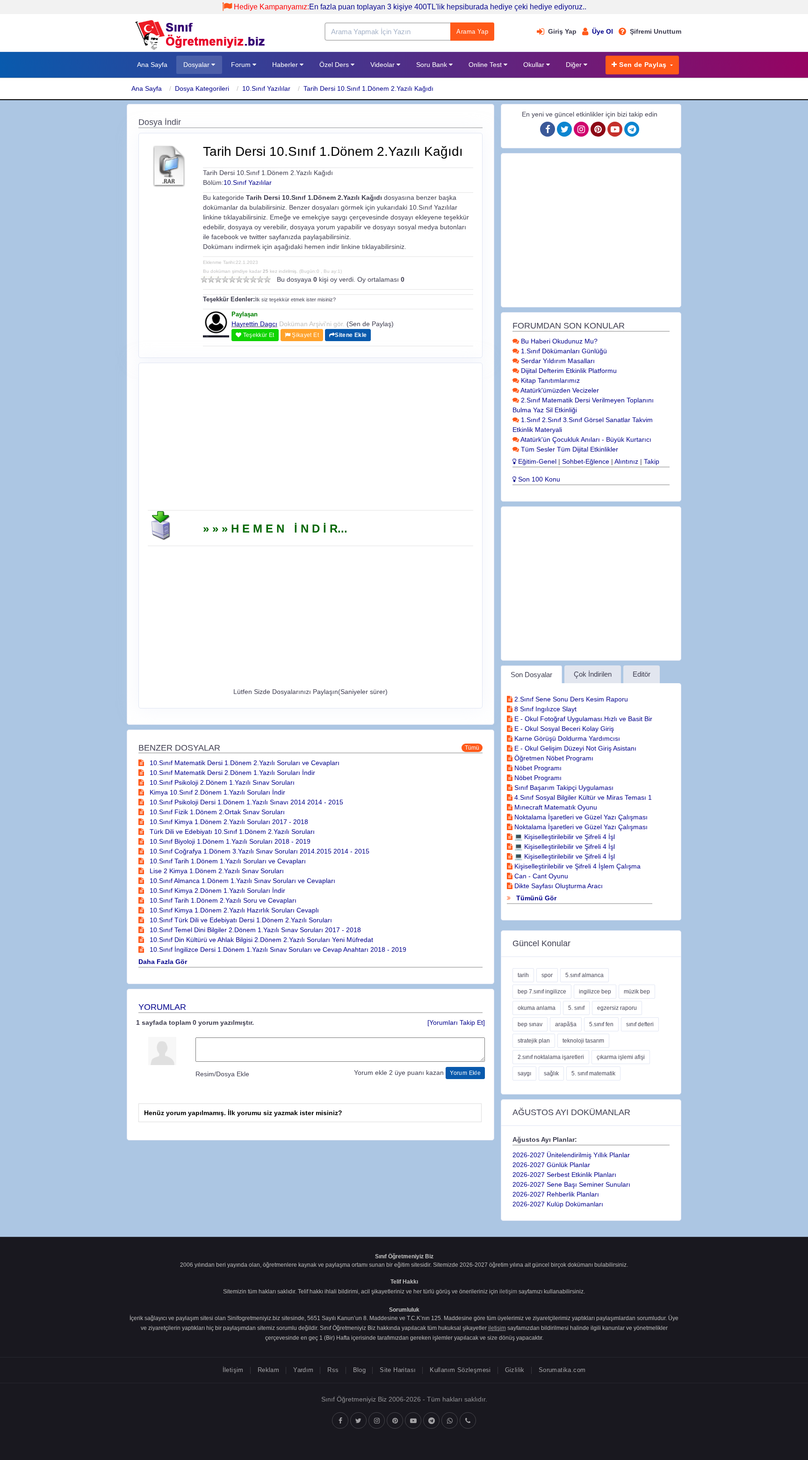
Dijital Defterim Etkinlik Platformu (568, 370)
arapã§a (566, 1024)
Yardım (303, 1369)
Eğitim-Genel (536, 461)
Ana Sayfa (152, 64)
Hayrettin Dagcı (254, 324)
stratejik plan (534, 1040)
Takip (651, 461)
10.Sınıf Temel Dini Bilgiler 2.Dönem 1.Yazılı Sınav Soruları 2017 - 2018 (254, 930)
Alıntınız (626, 461)
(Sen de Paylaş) (370, 324)
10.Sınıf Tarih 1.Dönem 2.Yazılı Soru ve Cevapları (222, 900)
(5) (232, 279)
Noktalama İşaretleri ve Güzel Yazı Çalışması (580, 817)
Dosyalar (197, 64)
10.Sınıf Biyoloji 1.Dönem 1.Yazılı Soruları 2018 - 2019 (229, 841)
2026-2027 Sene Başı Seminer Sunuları (571, 1184)
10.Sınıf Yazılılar (266, 88)
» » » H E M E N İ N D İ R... (275, 528)
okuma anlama (537, 1008)
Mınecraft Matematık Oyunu (554, 807)
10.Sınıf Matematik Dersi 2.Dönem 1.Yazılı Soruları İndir (231, 772)
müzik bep (637, 991)
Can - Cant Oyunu (540, 876)
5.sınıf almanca (584, 975)
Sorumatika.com (562, 1369)
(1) (204, 279)
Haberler (286, 64)
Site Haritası (398, 1369)
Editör (641, 674)
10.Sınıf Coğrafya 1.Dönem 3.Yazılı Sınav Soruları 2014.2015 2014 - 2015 (258, 851)
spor (547, 975)
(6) (239, 279)
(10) (267, 279)
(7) (246, 279)
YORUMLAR (162, 1007)
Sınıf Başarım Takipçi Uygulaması (562, 787)
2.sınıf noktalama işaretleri (551, 1057)
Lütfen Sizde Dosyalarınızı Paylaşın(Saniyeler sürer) (310, 691)
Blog (359, 1369)
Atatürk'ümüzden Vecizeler (559, 390)
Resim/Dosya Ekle (222, 1074)
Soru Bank (432, 64)
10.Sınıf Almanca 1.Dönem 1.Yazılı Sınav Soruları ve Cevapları (241, 880)
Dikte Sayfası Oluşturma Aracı (557, 886)
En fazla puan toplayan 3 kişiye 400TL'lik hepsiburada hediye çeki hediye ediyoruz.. (410, 7)
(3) (218, 279)
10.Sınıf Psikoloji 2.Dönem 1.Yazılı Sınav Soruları (221, 782)
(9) (260, 279)
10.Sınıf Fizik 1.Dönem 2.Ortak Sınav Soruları (216, 812)
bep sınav (530, 1024)
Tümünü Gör (535, 898)
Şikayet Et (304, 335)
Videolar (383, 64)
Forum (241, 64)
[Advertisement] (310, 439)
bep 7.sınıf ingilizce (542, 991)
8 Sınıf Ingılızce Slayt (544, 709)
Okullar (534, 64)
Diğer (575, 64)
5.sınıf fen (601, 1024)
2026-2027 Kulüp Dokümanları (557, 1204)
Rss (333, 1369)
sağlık (551, 1073)
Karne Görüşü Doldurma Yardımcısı (566, 738)
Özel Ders (335, 64)
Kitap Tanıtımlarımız (549, 380)
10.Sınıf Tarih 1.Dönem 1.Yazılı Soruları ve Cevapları (227, 861)
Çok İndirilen (593, 674)
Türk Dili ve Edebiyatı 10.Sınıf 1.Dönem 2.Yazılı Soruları (231, 831)
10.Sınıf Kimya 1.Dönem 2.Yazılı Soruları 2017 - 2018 (228, 821)
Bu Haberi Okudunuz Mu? (558, 341)
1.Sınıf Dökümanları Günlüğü (563, 351)
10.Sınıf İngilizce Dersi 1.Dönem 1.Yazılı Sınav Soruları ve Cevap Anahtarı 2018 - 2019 (277, 949)
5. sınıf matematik (593, 1073)
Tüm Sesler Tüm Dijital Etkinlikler (568, 449)
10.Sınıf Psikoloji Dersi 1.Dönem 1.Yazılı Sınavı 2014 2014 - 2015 (245, 802)
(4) (225, 279)
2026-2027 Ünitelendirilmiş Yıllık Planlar (571, 1155)
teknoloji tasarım (583, 1040)
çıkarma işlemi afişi (621, 1057)
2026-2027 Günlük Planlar (551, 1164)
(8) (253, 279)
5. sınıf (576, 1008)
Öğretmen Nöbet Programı (552, 758)
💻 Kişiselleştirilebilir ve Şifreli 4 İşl (563, 836)
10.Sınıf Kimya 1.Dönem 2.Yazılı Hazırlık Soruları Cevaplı (233, 910)
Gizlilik (515, 1369)
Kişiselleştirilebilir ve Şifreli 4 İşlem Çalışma (576, 866)
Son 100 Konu (538, 479)
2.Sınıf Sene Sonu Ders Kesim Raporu (570, 699)
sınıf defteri (640, 1024)
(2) (211, 279)
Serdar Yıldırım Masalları (557, 361)
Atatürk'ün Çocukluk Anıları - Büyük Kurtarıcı (585, 439)
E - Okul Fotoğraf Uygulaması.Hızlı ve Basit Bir (582, 719)
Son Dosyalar (531, 675)
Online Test (486, 64)
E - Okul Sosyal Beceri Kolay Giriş (563, 728)
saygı (524, 1073)
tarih (523, 975)
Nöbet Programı (537, 768)
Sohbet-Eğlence (585, 461)
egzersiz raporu (617, 1008)
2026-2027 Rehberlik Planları (555, 1194)
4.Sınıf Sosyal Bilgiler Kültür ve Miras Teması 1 (582, 797)
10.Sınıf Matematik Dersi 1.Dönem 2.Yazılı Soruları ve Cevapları (243, 762)
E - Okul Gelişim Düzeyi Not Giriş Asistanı (574, 748)
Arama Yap (472, 31)
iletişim (508, 1291)
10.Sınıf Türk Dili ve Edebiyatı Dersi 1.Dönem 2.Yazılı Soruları (240, 920)
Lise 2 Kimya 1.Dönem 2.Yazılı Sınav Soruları (216, 871)
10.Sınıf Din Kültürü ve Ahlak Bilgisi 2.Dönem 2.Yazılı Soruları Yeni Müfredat (260, 939)
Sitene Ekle (351, 335)
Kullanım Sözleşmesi (460, 1369)
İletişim (233, 1369)
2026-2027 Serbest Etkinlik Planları (564, 1174)
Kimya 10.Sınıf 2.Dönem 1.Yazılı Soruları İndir (216, 792)
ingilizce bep (595, 991)
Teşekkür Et (257, 335)
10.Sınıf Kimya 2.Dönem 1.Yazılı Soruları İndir (216, 890)
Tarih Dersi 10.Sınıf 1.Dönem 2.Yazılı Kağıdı (368, 88)
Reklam (268, 1369)
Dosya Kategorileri (202, 88)
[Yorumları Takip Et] (456, 1022)
